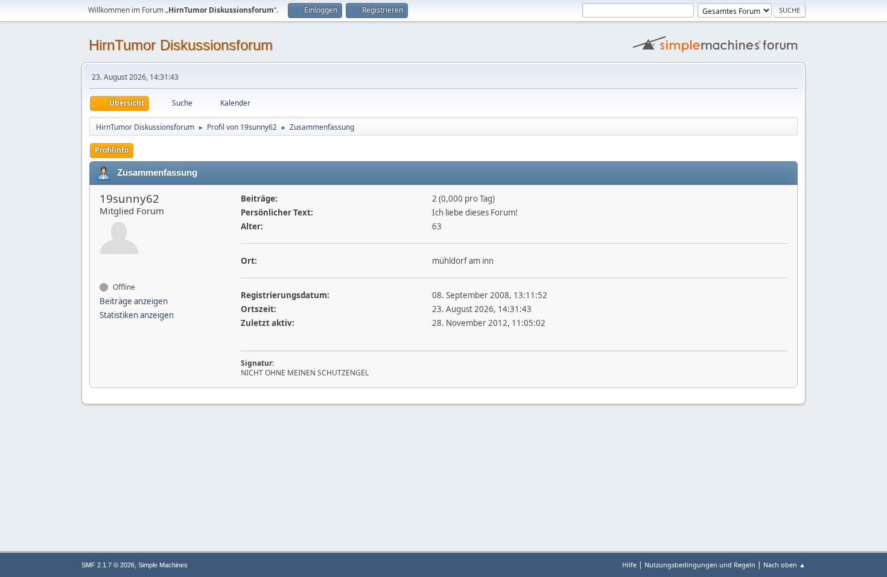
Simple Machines (163, 565)
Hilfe (629, 564)
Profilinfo (112, 150)
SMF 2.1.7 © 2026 (108, 565)
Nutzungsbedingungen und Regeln (699, 564)
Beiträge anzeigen (134, 301)
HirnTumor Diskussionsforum (181, 45)
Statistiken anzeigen (137, 315)
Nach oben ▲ (784, 564)
